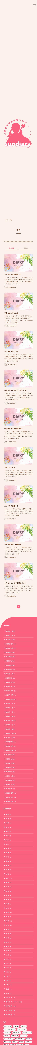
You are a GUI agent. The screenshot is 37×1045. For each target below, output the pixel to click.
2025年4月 (10, 674)
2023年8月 (10, 759)
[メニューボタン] (34, 4)
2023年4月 (10, 776)
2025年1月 (10, 686)
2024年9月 (10, 703)
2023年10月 (11, 750)
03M (8, 861)
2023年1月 (10, 789)
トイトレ (23, 1035)
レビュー (7, 1042)
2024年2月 (11, 733)
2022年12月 (11, 793)
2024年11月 (11, 695)
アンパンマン (22, 1029)
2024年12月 (11, 691)
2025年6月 (10, 665)
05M (9, 891)
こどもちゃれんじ (9, 1029)
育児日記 (11, 1006)
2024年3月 (10, 729)
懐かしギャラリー (14, 1002)
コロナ (6, 1035)
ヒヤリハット (19, 1038)
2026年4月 (10, 635)
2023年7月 (10, 763)
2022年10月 (11, 801)
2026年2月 (10, 640)
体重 (21, 1042)
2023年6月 (10, 767)
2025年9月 (10, 652)
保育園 (29, 1042)
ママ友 (29, 1038)
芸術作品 (10, 1015)
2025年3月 (10, 678)
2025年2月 (10, 682)
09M (9, 951)
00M (8, 814)
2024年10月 (11, 699)
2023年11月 (11, 746)
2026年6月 (10, 631)
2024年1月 (10, 738)
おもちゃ (7, 1026)
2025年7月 (10, 661)
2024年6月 (10, 716)
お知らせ (10, 998)
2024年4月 (10, 725)
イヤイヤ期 (16, 1032)
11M (8, 976)
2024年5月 (11, 721)
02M (8, 848)
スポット (15, 1035)
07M (9, 925)
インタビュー (27, 1032)
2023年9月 (10, 755)
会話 (15, 1042)
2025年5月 (10, 669)
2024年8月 (10, 708)
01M (8, 831)
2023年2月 (10, 784)
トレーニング (8, 1038)
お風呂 (16, 1026)
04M (9, 878)
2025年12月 (11, 644)
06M (9, 908)
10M (9, 959)
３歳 (9, 989)
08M (9, 938)
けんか (23, 1026)
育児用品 (11, 1010)
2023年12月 (11, 742)
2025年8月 (10, 657)
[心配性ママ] (18, 4)
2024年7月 (10, 712)
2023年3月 (10, 780)
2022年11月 (11, 797)
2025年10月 (11, 648)
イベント (7, 1032)
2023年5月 (10, 772)
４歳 (9, 993)
